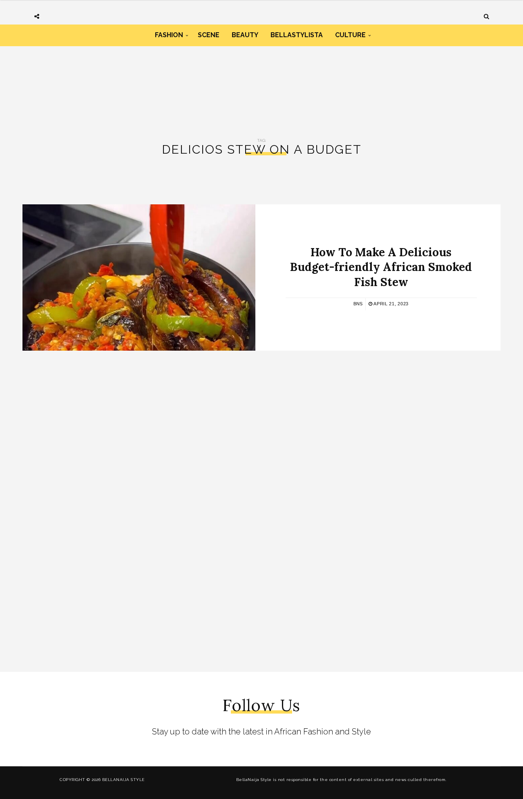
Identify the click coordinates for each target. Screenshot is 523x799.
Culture (350, 35)
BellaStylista (296, 35)
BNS (357, 303)
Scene (208, 35)
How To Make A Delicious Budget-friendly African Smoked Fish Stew (381, 267)
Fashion (169, 35)
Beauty (245, 35)
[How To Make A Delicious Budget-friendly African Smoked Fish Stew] (138, 277)
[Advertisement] (261, 81)
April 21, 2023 (391, 303)
